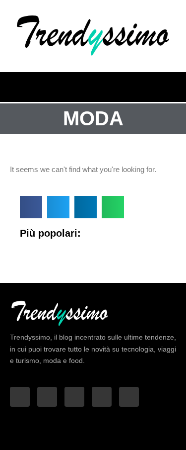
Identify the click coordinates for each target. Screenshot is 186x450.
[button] (174, 84)
